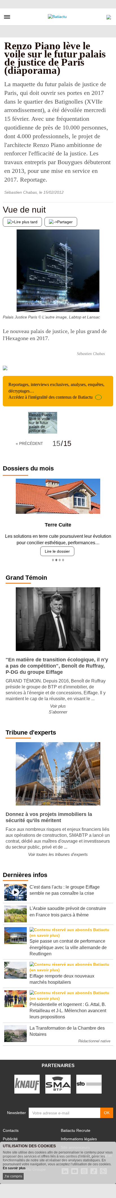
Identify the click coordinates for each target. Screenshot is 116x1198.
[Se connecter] (108, 16)
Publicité (10, 1139)
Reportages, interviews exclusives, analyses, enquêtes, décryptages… (56, 391)
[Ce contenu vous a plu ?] (109, 300)
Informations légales (79, 1139)
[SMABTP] (58, 1083)
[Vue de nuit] (7, 300)
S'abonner (58, 712)
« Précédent (29, 443)
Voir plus (58, 706)
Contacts (11, 1130)
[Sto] (89, 1083)
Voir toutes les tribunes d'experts (58, 854)
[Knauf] (27, 1083)
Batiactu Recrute (75, 1130)
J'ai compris (13, 1176)
